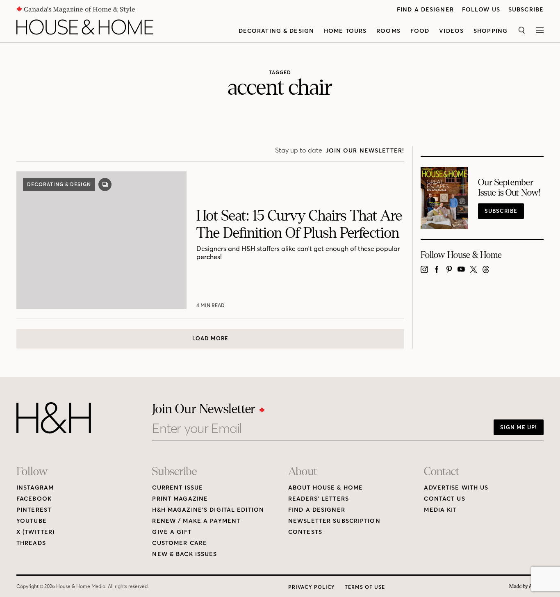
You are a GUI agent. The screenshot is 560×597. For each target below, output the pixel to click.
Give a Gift (171, 532)
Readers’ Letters (318, 498)
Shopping (490, 30)
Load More (210, 338)
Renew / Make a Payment (196, 520)
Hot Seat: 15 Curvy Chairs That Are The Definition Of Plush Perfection (299, 224)
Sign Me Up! (518, 427)
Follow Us (481, 9)
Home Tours (345, 30)
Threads (31, 543)
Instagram (35, 487)
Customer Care (179, 543)
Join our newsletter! (365, 150)
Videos (451, 30)
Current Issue (177, 487)
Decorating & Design (276, 30)
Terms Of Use (365, 587)
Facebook (34, 498)
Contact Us (444, 498)
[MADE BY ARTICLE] (526, 586)
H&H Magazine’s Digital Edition (208, 509)
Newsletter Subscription (334, 520)
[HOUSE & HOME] (84, 27)
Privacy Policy (311, 587)
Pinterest (33, 509)
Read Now (211, 305)
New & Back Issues (184, 554)
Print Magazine (180, 498)
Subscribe (526, 9)
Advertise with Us (456, 487)
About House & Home (325, 487)
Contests (305, 532)
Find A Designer (425, 9)
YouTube (31, 520)
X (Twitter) (35, 532)
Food (419, 30)
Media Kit (440, 509)
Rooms (388, 30)
